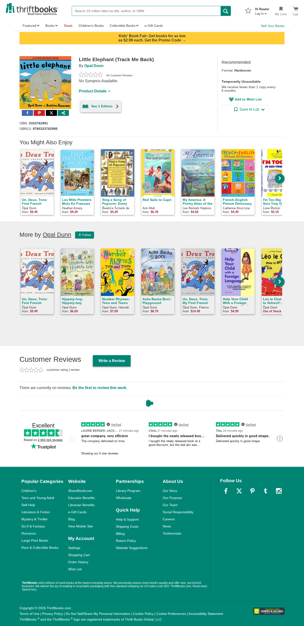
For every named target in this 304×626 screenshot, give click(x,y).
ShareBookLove (80, 491)
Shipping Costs (127, 526)
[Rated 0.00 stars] (91, 75)
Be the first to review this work (99, 388)
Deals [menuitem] (68, 25)
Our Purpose (172, 498)
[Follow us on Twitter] (239, 491)
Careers (169, 519)
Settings (74, 548)
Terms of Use (29, 614)
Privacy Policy (52, 614)
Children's (28, 491)
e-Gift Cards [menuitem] (154, 25)
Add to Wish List (248, 99)
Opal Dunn (94, 66)
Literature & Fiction (35, 512)
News (167, 526)
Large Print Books (34, 540)
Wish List (75, 569)
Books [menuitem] (50, 25)
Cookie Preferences (171, 614)
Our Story (170, 491)
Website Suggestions (131, 548)
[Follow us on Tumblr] (265, 491)
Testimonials (172, 533)
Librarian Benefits (81, 505)
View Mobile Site (80, 526)
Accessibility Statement (206, 614)
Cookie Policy (143, 614)
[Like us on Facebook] (226, 491)
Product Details (93, 91)
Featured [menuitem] (29, 25)
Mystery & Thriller (34, 519)
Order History (78, 562)
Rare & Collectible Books (39, 547)
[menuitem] (262, 10)
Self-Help (28, 505)
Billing (120, 533)
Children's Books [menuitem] (91, 25)
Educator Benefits (81, 498)
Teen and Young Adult (37, 498)
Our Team (170, 505)
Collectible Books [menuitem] (122, 25)
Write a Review (112, 361)
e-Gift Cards (77, 512)
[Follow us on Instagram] (279, 491)
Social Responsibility (178, 512)
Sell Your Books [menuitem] (273, 26)
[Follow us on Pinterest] (252, 491)
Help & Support (127, 519)
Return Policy (126, 541)
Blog (71, 519)
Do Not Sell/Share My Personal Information (98, 614)
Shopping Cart (79, 555)
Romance (28, 533)
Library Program (128, 491)
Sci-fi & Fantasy (33, 526)
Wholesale (124, 498)
